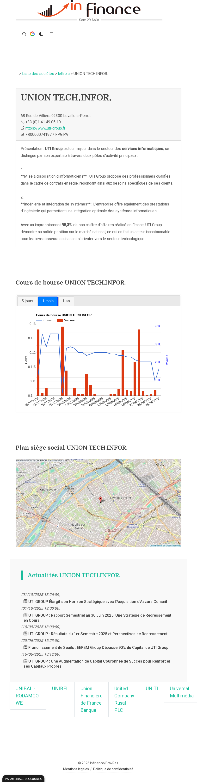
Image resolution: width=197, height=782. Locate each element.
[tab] (27, 301)
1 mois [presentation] (48, 301)
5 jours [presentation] (27, 301)
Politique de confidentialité (113, 769)
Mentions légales (76, 769)
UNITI (152, 688)
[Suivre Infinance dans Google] (32, 33)
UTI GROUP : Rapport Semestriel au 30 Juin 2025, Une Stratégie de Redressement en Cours (97, 618)
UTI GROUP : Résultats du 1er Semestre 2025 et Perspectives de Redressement (97, 634)
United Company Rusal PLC (124, 699)
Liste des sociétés (38, 73)
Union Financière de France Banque (91, 699)
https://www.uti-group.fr (45, 128)
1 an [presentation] (66, 301)
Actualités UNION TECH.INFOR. (74, 575)
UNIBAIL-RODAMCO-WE (28, 696)
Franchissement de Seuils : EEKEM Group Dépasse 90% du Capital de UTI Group (97, 647)
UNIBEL (60, 688)
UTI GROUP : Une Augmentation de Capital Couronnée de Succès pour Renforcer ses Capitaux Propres (97, 664)
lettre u (64, 73)
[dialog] (23, 778)
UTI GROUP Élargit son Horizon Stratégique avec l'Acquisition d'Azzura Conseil (97, 601)
